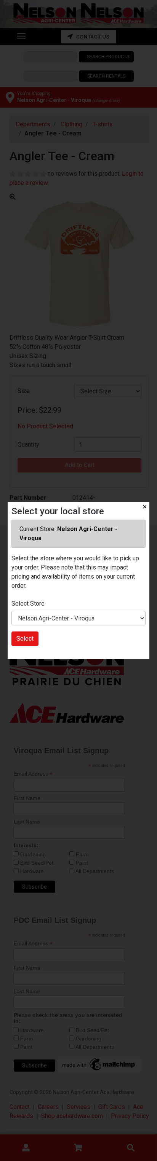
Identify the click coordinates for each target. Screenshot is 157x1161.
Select (25, 638)
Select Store (28, 603)
